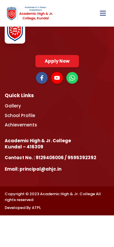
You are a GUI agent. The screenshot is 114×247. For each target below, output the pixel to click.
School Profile (20, 115)
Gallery (13, 106)
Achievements (21, 125)
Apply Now (57, 61)
